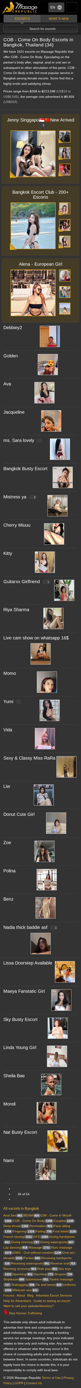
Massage (39, 1247)
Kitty (7, 553)
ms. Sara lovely (18, 440)
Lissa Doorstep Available (27, 962)
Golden (10, 355)
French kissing (17, 1236)
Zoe (7, 842)
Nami (8, 1160)
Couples (63, 1221)
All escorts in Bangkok (21, 1208)
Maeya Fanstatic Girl (24, 991)
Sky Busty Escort (20, 1019)
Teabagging (22, 1284)
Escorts (22, 18)
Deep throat (15, 1226)
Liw (6, 786)
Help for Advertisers (17, 1301)
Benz (8, 899)
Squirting (43, 1274)
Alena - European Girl (40, 264)
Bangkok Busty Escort (25, 468)
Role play (47, 1269)
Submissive (37, 1279)
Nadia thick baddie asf (30, 927)
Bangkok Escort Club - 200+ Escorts (40, 195)
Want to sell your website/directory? (28, 1306)
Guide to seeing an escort (52, 1301)
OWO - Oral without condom (37, 1252)
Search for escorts (42, 28)
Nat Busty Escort (20, 1132)
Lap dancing (15, 1247)
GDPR (18, 1383)
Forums (8, 1295)
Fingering (23, 1231)
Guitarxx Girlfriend (26, 581)
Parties (32, 1258)
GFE (41, 1236)
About (21, 1295)
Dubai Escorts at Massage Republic (19, 7)
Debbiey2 (12, 327)
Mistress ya (19, 496)
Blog (30, 1295)
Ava (7, 383)
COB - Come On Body (32, 1221)
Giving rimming (25, 1242)
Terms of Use (51, 1377)
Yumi (8, 701)
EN (52, 7)
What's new (59, 18)
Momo (9, 673)
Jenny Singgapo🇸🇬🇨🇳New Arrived (40, 122)
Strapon (63, 1274)
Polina (9, 870)
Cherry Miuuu (16, 525)
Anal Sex (12, 1215)
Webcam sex (25, 1290)
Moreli (9, 1103)
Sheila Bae (14, 1075)
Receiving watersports (30, 1263)
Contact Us (34, 1383)
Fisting (44, 1231)
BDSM (31, 1215)
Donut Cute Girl (18, 814)
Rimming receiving (19, 1269)
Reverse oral (63, 1263)
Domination (41, 1226)
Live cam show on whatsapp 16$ (36, 637)
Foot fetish (64, 1231)
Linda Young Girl (19, 1047)
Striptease (13, 1279)
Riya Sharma (16, 609)
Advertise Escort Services (54, 1295)
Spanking (22, 1274)
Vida (7, 729)
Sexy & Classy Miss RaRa (29, 758)
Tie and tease (48, 1284)
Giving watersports (56, 1242)
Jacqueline (14, 412)
